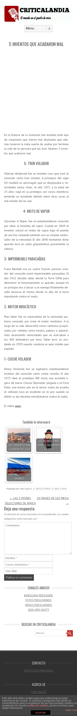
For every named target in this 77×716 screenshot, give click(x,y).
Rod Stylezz (26, 488)
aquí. (18, 406)
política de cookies (38, 705)
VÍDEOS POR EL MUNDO (38, 605)
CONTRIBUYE (38, 692)
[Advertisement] (38, 90)
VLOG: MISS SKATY (38, 610)
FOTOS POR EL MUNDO (38, 600)
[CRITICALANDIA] (38, 22)
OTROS (47, 488)
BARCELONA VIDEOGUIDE (38, 595)
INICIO (39, 488)
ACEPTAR (41, 713)
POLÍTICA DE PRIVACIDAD (38, 670)
